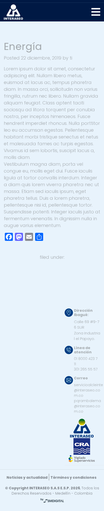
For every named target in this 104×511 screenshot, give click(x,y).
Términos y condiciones (73, 477)
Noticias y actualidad (27, 477)
